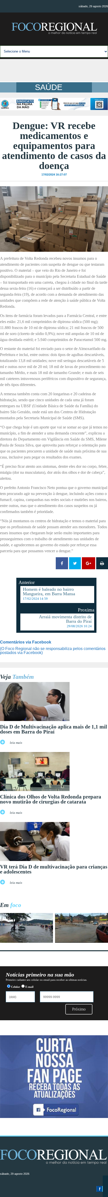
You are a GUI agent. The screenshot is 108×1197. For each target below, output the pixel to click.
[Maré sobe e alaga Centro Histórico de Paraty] (26, 941)
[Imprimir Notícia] (102, 563)
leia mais (16, 742)
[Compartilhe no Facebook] (62, 563)
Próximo (79, 1009)
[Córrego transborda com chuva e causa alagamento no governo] (81, 941)
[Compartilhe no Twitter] (75, 563)
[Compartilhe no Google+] (88, 563)
